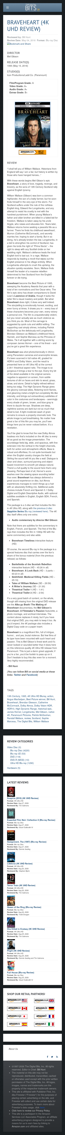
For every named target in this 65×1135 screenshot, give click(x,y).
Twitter (17, 674)
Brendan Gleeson (28, 702)
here (42, 1107)
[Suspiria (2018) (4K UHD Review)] (11, 791)
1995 (23, 696)
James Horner (14, 711)
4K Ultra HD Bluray (36, 696)
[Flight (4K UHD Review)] (11, 943)
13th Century (13, 696)
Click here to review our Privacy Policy (31, 1110)
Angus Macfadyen (16, 699)
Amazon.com (18, 1126)
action (50, 696)
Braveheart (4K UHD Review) (28, 25)
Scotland (36, 718)
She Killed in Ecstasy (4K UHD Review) (26, 928)
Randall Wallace (15, 718)
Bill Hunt (51, 699)
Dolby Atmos (26, 705)
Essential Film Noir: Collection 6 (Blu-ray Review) (31, 819)
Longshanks (28, 711)
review (27, 718)
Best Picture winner (35, 699)
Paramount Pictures (21, 715)
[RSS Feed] (57, 1056)
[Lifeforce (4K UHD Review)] (11, 856)
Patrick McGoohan (41, 715)
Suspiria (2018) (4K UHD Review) (22, 798)
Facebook (31, 674)
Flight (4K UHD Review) (18, 950)
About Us (13, 1048)
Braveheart (12, 702)
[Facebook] (47, 1056)
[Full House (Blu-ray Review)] (11, 965)
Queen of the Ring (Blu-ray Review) (24, 907)
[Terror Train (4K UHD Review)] (11, 878)
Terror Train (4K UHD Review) (21, 885)
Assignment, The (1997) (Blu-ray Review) (26, 841)
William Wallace (41, 721)
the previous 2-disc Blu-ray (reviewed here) (29, 510)
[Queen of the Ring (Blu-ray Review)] (11, 900)
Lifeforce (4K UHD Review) (19, 863)
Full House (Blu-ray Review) (20, 972)
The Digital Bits (24, 721)
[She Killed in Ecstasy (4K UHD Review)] (11, 922)
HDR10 (10, 708)
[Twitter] (52, 1056)
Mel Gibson (41, 711)
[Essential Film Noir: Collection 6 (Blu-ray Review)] (11, 813)
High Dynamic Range (26, 708)
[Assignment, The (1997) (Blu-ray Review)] (11, 834)
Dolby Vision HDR (43, 705)
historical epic (45, 708)
